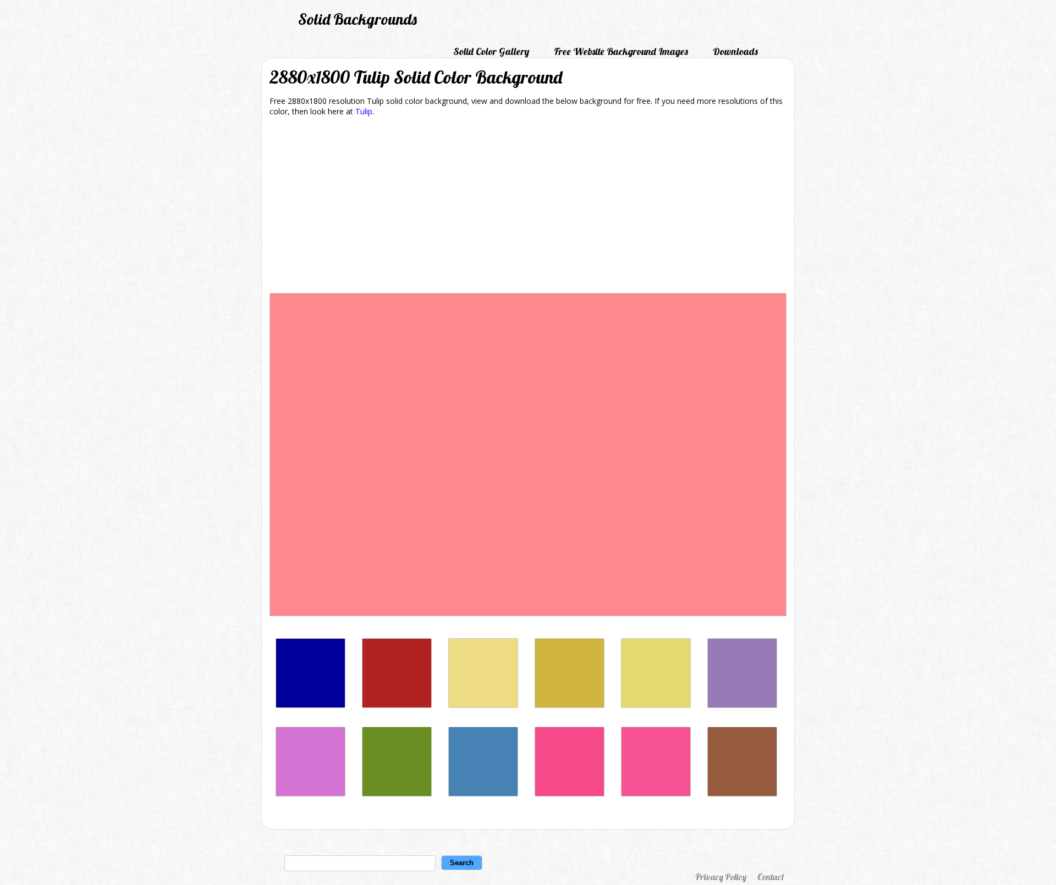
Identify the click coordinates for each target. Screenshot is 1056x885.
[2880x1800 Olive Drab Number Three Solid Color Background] (397, 793)
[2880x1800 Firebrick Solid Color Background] (397, 705)
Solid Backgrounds (357, 19)
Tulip (363, 111)
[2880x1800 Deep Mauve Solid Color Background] (310, 793)
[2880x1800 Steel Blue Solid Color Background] (483, 793)
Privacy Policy (720, 876)
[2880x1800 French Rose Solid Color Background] (569, 793)
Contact (770, 876)
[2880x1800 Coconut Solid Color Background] (742, 793)
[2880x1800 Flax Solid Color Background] (483, 705)
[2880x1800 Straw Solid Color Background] (656, 705)
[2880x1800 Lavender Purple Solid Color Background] (742, 705)
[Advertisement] (528, 207)
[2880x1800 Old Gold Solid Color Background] (569, 705)
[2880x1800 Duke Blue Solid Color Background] (310, 705)
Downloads (735, 51)
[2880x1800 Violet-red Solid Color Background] (656, 793)
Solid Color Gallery (491, 51)
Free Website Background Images (621, 51)
